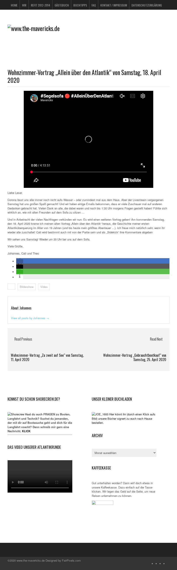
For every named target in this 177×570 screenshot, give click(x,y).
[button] (19, 261)
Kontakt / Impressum (113, 5)
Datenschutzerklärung (146, 5)
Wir (24, 5)
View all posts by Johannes (30, 318)
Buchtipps (80, 5)
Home (14, 5)
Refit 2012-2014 (40, 5)
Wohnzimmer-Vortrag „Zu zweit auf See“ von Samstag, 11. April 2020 (47, 357)
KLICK (26, 431)
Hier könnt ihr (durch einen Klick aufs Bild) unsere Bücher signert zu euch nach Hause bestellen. (123, 418)
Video (43, 287)
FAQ (94, 5)
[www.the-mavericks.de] (34, 28)
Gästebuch (62, 5)
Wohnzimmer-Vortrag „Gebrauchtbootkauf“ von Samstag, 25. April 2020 (134, 357)
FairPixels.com (71, 560)
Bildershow (26, 287)
